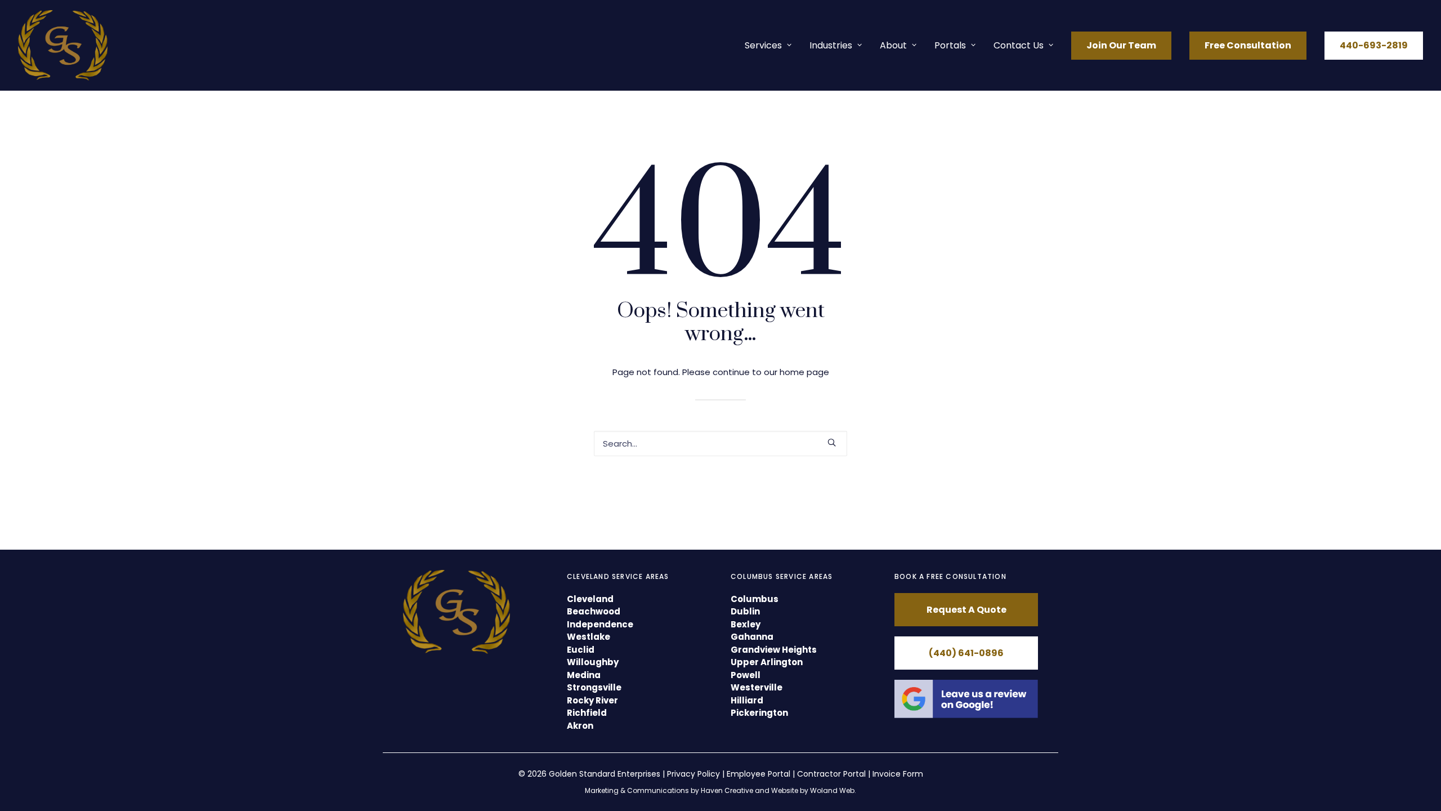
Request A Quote (966, 609)
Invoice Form (897, 773)
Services (763, 45)
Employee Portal (758, 773)
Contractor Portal (831, 773)
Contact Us (1019, 45)
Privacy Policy (693, 773)
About (893, 45)
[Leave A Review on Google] (966, 699)
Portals (950, 45)
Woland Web (832, 790)
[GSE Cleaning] (63, 45)
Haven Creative (727, 790)
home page (804, 372)
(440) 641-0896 (966, 653)
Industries (830, 45)
